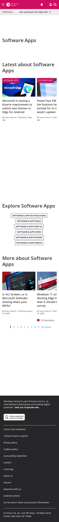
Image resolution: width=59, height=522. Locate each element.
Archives (46, 327)
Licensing (8, 469)
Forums (7, 482)
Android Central (12, 495)
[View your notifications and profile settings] (42, 5)
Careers (7, 462)
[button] (55, 4)
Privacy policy (10, 442)
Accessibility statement (15, 455)
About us (8, 475)
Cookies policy (11, 449)
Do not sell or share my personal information (26, 502)
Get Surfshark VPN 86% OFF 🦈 (35, 12)
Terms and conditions (15, 429)
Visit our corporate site (27, 407)
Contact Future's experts (16, 435)
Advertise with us (12, 489)
